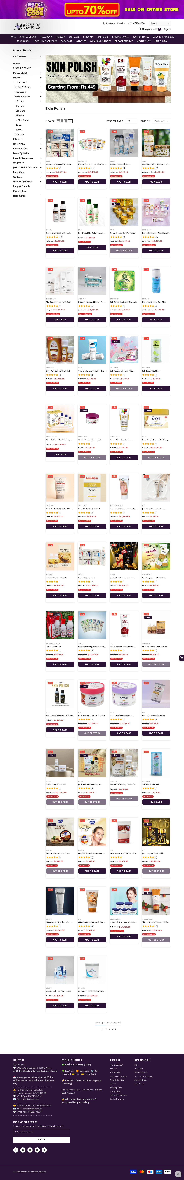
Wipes (19, 129)
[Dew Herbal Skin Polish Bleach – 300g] (92, 212)
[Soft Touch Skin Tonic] (156, 763)
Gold (144, 161)
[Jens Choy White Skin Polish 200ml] (156, 488)
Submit (41, 1139)
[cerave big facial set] (92, 556)
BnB (111, 850)
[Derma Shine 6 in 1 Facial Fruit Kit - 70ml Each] (92, 143)
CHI (111, 643)
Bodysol (49, 850)
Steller (48, 230)
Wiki (47, 712)
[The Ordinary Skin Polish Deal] (60, 281)
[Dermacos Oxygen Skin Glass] (156, 281)
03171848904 (35, 1096)
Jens (143, 506)
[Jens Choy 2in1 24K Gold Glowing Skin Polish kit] (156, 832)
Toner (19, 124)
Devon (112, 230)
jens (143, 850)
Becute (48, 919)
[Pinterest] (30, 1150)
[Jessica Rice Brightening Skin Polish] (92, 763)
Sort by (145, 121)
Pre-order (92, 247)
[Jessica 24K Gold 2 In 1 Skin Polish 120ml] (124, 556)
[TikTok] (37, 1150)
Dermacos (146, 299)
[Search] (160, 23)
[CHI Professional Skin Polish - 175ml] (124, 625)
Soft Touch (114, 299)
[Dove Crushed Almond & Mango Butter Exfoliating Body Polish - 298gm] (156, 419)
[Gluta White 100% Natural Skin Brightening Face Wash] (60, 488)
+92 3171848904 (136, 23)
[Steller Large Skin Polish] (60, 763)
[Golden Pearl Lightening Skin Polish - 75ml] (92, 419)
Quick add (156, 181)
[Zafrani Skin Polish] (60, 625)
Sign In (167, 29)
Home (16, 50)
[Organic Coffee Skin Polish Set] (156, 625)
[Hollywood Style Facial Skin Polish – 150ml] (124, 488)
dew (79, 230)
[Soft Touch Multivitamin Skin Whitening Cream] (124, 350)
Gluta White (50, 506)
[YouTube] (44, 1150)
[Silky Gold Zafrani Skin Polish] (60, 350)
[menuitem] (27, 63)
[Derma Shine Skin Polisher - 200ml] (124, 419)
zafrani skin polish (53, 643)
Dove (144, 437)
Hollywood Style (116, 506)
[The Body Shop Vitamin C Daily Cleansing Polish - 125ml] (156, 901)
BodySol (81, 850)
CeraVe (48, 161)
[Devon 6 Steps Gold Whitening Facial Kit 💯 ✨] (124, 212)
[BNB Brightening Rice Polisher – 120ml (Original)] (92, 901)
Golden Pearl (83, 437)
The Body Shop (147, 919)
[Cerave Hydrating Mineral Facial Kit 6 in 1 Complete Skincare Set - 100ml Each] (92, 625)
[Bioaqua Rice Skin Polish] (60, 556)
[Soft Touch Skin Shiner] (156, 350)
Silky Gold (50, 368)
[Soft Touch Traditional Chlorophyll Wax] (124, 281)
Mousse (20, 115)
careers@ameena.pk (32, 1108)
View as (50, 121)
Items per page (114, 121)
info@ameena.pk (31, 1099)
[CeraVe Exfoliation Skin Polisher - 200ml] (92, 350)
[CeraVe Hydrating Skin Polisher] (60, 970)
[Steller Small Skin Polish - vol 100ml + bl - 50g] (60, 212)
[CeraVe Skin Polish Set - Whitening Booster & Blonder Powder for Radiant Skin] (124, 143)
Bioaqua (49, 575)
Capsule (20, 106)
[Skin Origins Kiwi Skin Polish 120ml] (156, 556)
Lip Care (20, 110)
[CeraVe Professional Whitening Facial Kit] (60, 143)
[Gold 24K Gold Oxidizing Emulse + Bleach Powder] (156, 143)
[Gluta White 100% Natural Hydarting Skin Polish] (92, 488)
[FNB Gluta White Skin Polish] (156, 694)
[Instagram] (22, 1150)
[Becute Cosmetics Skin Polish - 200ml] (60, 901)
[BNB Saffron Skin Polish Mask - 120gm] (124, 832)
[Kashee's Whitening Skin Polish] (124, 763)
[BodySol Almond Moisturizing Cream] (92, 832)
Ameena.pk (82, 299)
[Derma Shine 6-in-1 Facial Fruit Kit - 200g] (156, 212)
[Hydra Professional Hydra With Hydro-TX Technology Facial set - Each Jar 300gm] (92, 281)
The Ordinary (51, 299)
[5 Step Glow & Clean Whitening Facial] (124, 901)
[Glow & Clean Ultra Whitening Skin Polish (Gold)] (60, 419)
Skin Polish (27, 50)
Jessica (112, 575)
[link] (92, 9)
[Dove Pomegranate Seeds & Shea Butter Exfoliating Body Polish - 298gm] (92, 694)
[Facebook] (15, 1150)
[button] (27, 77)
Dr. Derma (81, 988)
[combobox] (158, 23)
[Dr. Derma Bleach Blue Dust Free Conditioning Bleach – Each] (92, 970)
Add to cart (60, 181)
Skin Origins (146, 575)
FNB (143, 712)
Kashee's (113, 781)
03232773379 (35, 1111)
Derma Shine (82, 161)
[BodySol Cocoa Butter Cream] (60, 832)
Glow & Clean (51, 437)
